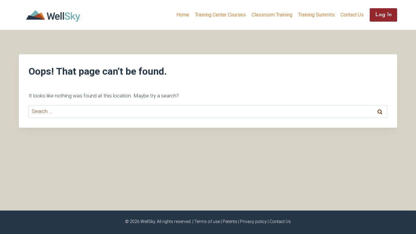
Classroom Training (272, 15)
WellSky (147, 221)
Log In (383, 15)
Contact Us (352, 15)
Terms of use (207, 221)
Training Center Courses (220, 15)
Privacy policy (253, 221)
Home (182, 15)
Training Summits (316, 15)
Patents (230, 221)
